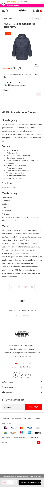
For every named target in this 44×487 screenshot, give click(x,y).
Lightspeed (28, 418)
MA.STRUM (32, 311)
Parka (17, 315)
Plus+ (10, 423)
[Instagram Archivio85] (28, 375)
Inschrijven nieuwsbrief (13, 400)
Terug (37, 19)
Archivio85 (11, 311)
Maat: (6, 90)
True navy (25, 315)
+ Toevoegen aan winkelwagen (30, 482)
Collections (22, 311)
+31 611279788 (25, 363)
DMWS (4, 423)
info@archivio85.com (24, 367)
